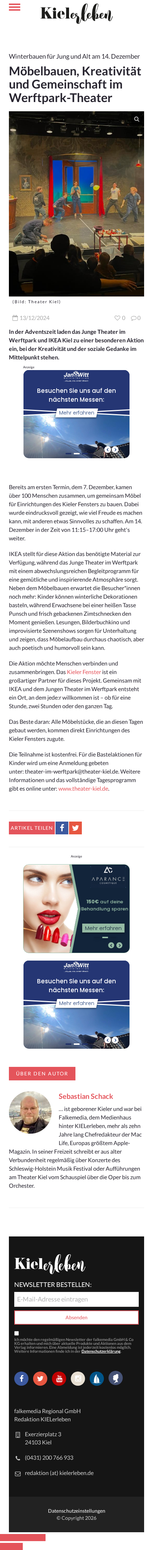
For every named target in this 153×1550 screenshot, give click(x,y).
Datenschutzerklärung (101, 1351)
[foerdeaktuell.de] (97, 1379)
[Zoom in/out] (40, 1537)
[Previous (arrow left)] (5, 1546)
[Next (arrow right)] (17, 1546)
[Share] (17, 1537)
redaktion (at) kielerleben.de (59, 1472)
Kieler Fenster (84, 671)
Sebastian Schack (86, 1096)
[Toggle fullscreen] (28, 1537)
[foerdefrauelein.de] (116, 1379)
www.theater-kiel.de (83, 788)
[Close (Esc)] (5, 1537)
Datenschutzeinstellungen (76, 1511)
